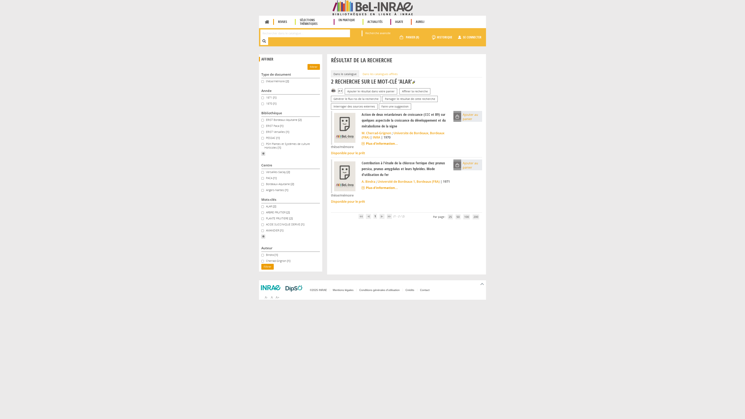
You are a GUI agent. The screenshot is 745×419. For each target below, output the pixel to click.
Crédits (409, 290)
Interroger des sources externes (354, 106)
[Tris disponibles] (340, 91)
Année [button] (266, 90)
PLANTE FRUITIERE (277, 218)
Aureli (420, 22)
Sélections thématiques (309, 22)
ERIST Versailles (276, 132)
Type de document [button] (276, 74)
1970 (269, 103)
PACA (269, 178)
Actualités (375, 22)
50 (458, 217)
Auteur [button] (266, 248)
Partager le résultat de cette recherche (410, 99)
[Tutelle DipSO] (295, 288)
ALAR (269, 206)
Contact (425, 290)
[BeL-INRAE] (372, 7)
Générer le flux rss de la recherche (356, 99)
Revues (282, 22)
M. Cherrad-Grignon (376, 133)
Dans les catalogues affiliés (380, 74)
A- (266, 297)
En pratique (347, 20)
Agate (399, 22)
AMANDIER (273, 230)
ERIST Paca (273, 126)
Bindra (270, 255)
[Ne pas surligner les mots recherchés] (413, 82)
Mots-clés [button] (268, 199)
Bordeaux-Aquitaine (278, 184)
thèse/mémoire (276, 81)
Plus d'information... (382, 143)
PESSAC (271, 138)
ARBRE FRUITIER (276, 212)
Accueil (267, 22)
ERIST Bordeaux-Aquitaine (282, 120)
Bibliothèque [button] (271, 113)
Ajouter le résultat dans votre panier (371, 91)
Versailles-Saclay (276, 172)
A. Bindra (368, 181)
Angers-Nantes (275, 190)
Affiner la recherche (415, 91)
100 (466, 217)
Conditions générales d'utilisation (379, 290)
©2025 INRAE (318, 290)
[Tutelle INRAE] (271, 287)
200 (476, 217)
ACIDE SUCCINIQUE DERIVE (283, 224)
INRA (376, 137)
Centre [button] (266, 165)
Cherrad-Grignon (276, 261)
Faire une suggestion (395, 106)
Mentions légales (343, 290)
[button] (263, 154)
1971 (269, 97)
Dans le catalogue (345, 74)
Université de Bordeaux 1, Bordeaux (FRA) (409, 181)
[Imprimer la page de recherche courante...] (333, 90)
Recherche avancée (378, 33)
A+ (277, 297)
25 (450, 217)
